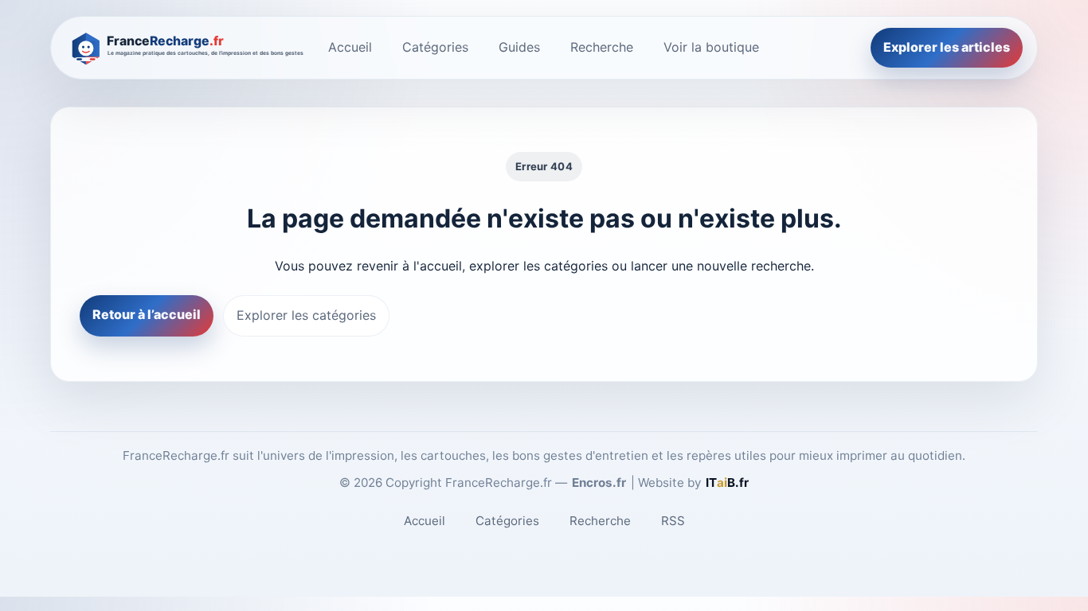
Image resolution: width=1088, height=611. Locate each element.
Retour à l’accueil (146, 314)
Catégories (435, 47)
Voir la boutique (711, 47)
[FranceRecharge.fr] (184, 47)
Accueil (350, 47)
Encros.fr (599, 482)
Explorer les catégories (306, 315)
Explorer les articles (946, 47)
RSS (673, 520)
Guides (519, 47)
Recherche (601, 47)
